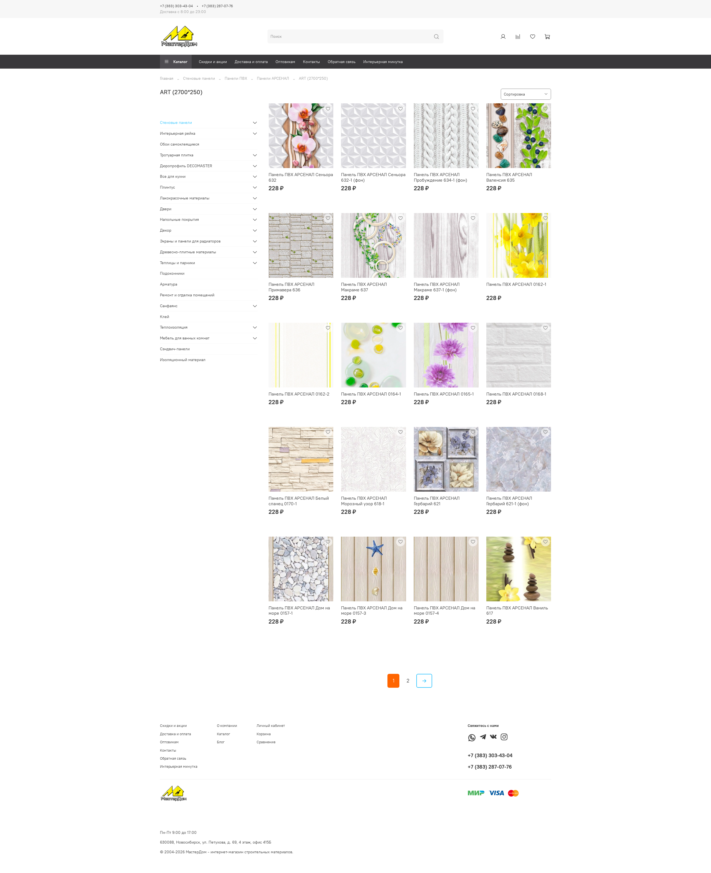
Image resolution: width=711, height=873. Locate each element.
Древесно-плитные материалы (188, 251)
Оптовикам (285, 61)
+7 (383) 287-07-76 (217, 6)
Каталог (180, 61)
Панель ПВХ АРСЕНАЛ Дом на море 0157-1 (299, 610)
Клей (164, 316)
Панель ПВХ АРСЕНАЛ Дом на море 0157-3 (371, 610)
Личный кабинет (271, 726)
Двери (165, 208)
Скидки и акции (213, 61)
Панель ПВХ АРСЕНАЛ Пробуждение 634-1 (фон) (440, 177)
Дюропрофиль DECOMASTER (186, 165)
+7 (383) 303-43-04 (176, 6)
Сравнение (266, 742)
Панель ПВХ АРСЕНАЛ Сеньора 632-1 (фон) (373, 177)
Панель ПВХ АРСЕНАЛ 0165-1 (444, 394)
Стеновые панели (199, 78)
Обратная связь (342, 61)
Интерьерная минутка (383, 61)
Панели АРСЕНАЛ (273, 78)
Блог (221, 742)
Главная (166, 78)
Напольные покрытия (179, 219)
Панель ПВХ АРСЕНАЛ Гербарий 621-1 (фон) (509, 500)
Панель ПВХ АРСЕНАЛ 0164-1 (371, 394)
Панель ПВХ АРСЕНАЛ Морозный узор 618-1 (364, 500)
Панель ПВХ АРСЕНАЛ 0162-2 (299, 394)
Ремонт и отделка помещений (187, 294)
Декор (165, 230)
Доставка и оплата (251, 61)
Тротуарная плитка (176, 154)
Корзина (264, 734)
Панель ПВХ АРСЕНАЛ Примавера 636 (291, 286)
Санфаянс (168, 305)
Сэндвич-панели (175, 348)
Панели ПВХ (236, 78)
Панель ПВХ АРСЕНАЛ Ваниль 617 (517, 610)
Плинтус (167, 187)
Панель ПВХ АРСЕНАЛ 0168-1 (516, 394)
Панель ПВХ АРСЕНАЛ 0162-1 (516, 284)
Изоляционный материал (183, 359)
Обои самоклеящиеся (179, 144)
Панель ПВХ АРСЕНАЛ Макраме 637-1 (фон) (437, 286)
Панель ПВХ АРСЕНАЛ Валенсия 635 (509, 177)
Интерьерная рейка (177, 133)
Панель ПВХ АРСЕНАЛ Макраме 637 (364, 286)
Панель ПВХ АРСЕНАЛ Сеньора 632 (301, 177)
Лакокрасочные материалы (184, 198)
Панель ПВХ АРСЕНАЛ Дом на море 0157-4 (444, 610)
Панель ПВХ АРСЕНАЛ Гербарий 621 (437, 500)
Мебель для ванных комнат (184, 338)
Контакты (311, 61)
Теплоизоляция (173, 327)
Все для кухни (173, 176)
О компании (227, 726)
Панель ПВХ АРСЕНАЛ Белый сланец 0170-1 (299, 500)
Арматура (168, 284)
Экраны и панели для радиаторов (190, 241)
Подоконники (172, 273)
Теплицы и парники (177, 262)
